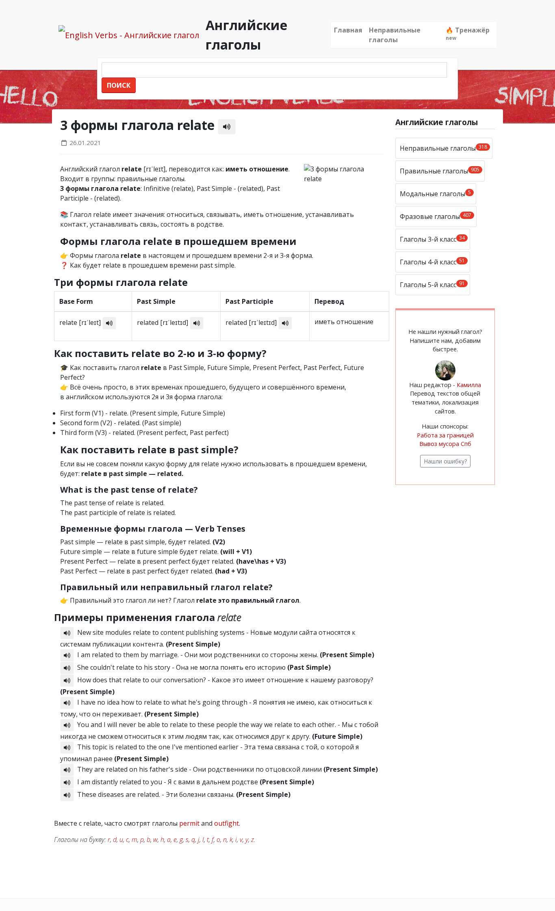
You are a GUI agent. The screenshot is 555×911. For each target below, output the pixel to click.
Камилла (469, 385)
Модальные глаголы (435, 193)
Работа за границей (445, 435)
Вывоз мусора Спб (445, 444)
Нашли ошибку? (445, 461)
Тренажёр (468, 33)
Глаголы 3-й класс (432, 239)
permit (189, 823)
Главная (348, 30)
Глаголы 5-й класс (432, 284)
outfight (226, 823)
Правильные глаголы (439, 170)
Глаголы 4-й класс (432, 261)
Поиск (118, 85)
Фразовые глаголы (435, 216)
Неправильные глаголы (395, 35)
